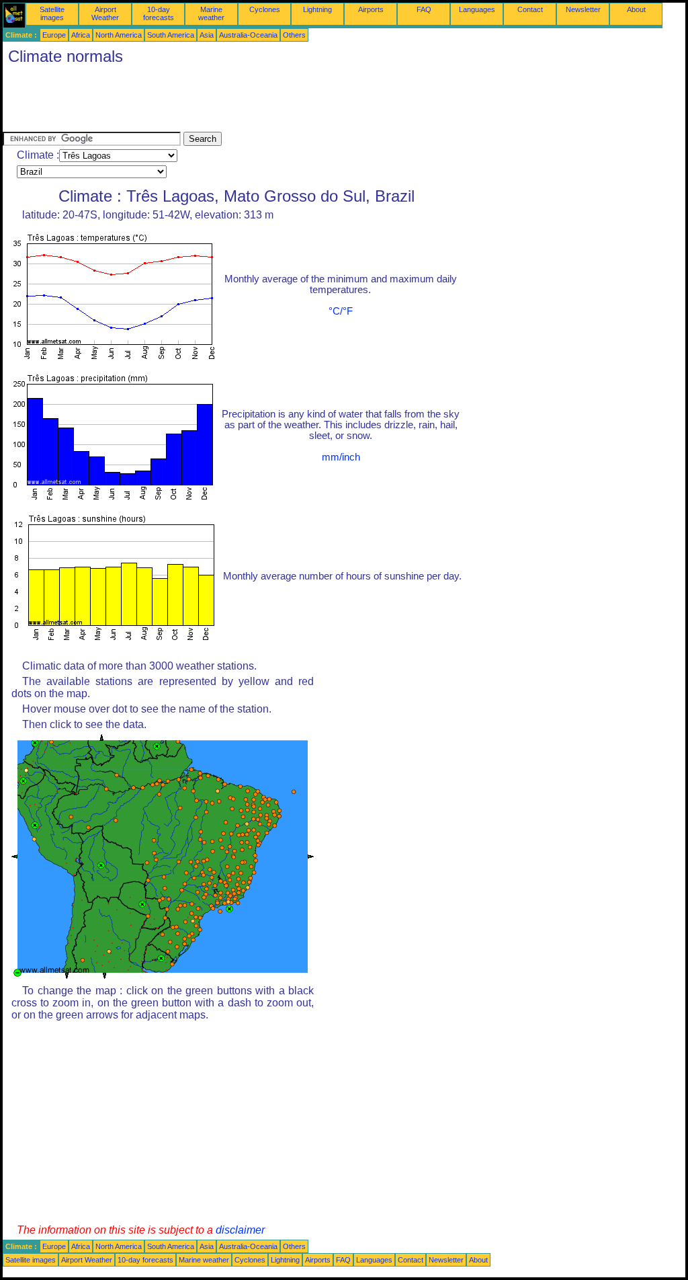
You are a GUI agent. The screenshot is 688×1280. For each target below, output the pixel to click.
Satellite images (52, 13)
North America (118, 35)
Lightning (317, 9)
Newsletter (583, 9)
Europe (54, 35)
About (636, 9)
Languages (477, 9)
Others (294, 35)
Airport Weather (105, 13)
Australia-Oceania (248, 35)
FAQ (424, 9)
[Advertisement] (247, 101)
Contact (530, 9)
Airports (371, 9)
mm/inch (341, 457)
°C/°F (341, 311)
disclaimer (240, 1230)
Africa (80, 35)
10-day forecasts (158, 13)
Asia (207, 35)
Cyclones (264, 9)
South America (170, 35)
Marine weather (211, 13)
